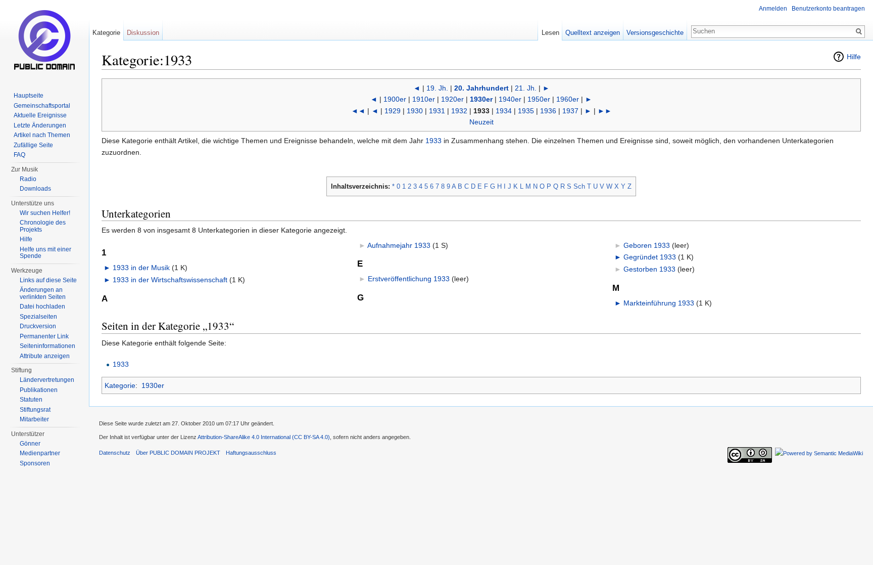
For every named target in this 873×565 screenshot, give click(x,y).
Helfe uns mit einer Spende (45, 253)
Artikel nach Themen (42, 135)
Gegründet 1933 (649, 257)
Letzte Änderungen (40, 125)
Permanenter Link (44, 336)
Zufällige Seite (33, 145)
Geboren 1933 (646, 245)
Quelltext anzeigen (592, 32)
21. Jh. (526, 88)
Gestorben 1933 (649, 269)
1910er (423, 99)
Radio (28, 179)
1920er (452, 99)
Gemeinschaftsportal (42, 105)
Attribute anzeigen (45, 356)
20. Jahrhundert (481, 88)
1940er (510, 99)
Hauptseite (28, 95)
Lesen (550, 32)
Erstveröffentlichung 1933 (409, 279)
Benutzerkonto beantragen (828, 8)
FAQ (19, 154)
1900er (394, 99)
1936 (548, 111)
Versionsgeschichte (655, 32)
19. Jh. (437, 88)
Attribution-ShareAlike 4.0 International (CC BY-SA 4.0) (264, 437)
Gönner (30, 443)
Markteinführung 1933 (658, 303)
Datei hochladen (42, 306)
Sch (579, 186)
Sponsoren (35, 463)
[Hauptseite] (44, 40)
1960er (567, 99)
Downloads (35, 188)
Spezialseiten (38, 316)
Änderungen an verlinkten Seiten (43, 293)
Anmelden (773, 8)
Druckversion (38, 326)
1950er (538, 99)
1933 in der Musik (141, 268)
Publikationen (39, 390)
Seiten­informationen (47, 346)
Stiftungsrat (35, 409)
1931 (437, 111)
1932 (459, 111)
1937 (570, 111)
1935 (526, 111)
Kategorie (120, 385)
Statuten (31, 399)
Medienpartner (40, 453)
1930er (481, 99)
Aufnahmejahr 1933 (398, 245)
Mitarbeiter (34, 419)
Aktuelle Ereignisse (40, 115)
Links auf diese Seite (48, 280)
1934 (504, 111)
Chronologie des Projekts (43, 226)
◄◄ (358, 111)
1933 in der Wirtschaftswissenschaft (170, 280)
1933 (433, 141)
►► (605, 111)
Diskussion (143, 32)
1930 (415, 111)
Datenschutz (114, 453)
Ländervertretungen (47, 379)
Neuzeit (481, 122)
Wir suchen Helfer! (45, 212)
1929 (392, 111)
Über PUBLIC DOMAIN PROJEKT (178, 453)
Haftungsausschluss (251, 453)
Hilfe (854, 57)
